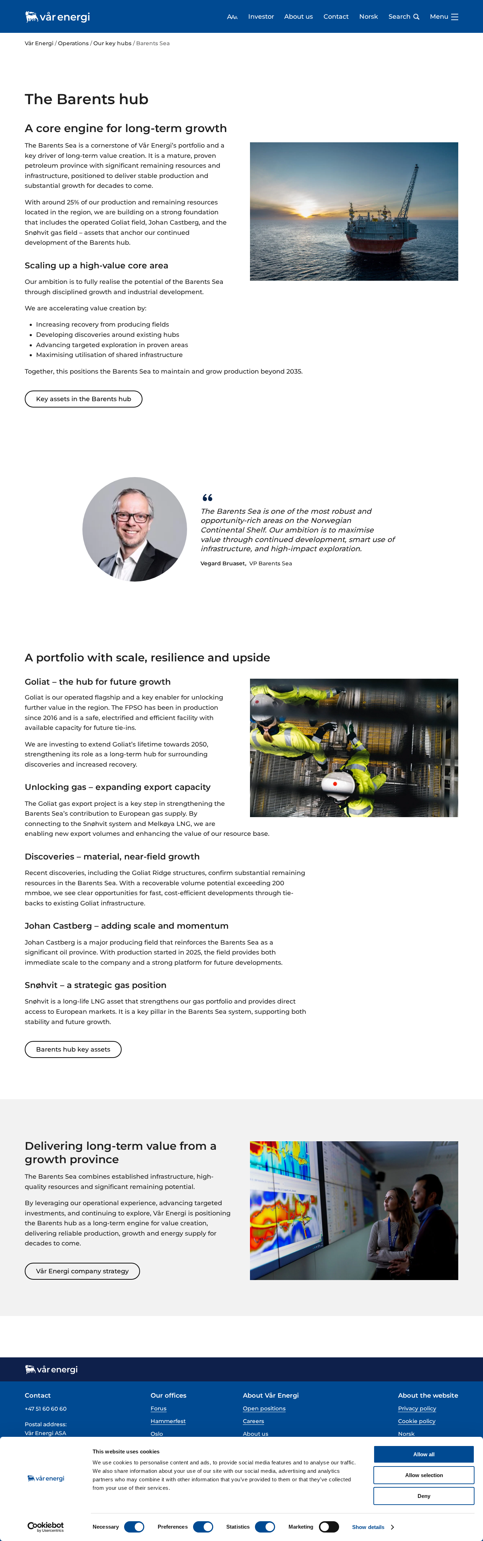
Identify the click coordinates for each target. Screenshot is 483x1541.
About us (298, 16)
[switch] (203, 1527)
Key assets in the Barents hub (83, 399)
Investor (261, 16)
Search (400, 16)
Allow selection (424, 1475)
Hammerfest (168, 1421)
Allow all (424, 1454)
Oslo (157, 1433)
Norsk (368, 16)
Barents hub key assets (73, 1049)
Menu (439, 16)
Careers (253, 1421)
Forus (159, 1408)
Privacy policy (417, 1408)
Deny (424, 1496)
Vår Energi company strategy (82, 1271)
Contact (336, 16)
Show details (368, 1527)
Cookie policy (417, 1421)
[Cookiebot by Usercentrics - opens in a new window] (46, 1527)
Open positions (264, 1408)
